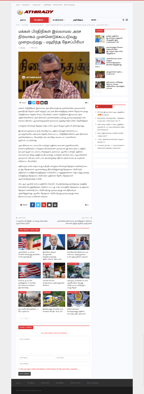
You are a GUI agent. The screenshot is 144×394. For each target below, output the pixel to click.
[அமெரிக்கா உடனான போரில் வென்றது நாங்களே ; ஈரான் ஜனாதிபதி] (29, 242)
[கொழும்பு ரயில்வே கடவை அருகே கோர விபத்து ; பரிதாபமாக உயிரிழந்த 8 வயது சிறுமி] (78, 270)
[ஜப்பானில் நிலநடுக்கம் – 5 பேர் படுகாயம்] (29, 299)
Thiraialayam (105, 106)
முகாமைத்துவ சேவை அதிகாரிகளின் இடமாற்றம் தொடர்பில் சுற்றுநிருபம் (114, 50)
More (93, 19)
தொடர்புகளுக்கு (69, 5)
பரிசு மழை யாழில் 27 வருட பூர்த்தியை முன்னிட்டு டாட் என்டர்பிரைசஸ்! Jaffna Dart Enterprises (110, 127)
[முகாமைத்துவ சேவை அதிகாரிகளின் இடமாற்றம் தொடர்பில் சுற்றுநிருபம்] (100, 50)
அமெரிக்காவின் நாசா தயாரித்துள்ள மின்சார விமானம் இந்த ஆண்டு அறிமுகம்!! (74, 222)
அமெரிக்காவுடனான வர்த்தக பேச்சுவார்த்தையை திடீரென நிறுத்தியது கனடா (108, 62)
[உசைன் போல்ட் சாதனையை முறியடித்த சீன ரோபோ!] (54, 270)
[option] (110, 62)
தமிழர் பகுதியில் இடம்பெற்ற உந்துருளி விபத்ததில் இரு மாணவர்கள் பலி (114, 39)
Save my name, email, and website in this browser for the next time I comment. (49, 369)
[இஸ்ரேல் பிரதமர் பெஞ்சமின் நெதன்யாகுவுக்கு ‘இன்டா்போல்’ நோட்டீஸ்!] (54, 242)
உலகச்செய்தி (22, 235)
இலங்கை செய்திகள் (24, 264)
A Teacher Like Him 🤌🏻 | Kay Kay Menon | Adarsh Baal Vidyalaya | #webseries (110, 146)
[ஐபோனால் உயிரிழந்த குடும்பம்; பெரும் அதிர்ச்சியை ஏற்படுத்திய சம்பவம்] (100, 84)
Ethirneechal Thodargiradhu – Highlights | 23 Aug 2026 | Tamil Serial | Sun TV (111, 119)
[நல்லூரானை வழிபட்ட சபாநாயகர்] (100, 74)
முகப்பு (18, 5)
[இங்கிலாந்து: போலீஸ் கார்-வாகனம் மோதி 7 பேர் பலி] (54, 299)
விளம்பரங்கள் (57, 5)
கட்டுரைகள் (36, 5)
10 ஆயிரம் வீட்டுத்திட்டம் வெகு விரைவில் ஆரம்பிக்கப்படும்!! (32, 222)
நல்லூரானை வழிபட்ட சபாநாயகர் (114, 73)
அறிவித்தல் (47, 5)
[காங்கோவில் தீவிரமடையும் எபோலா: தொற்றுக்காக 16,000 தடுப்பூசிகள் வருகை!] (78, 242)
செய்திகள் (25, 5)
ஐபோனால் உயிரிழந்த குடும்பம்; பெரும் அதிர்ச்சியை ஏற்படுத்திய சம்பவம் (115, 85)
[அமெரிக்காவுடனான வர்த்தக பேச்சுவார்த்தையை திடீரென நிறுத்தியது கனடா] (100, 61)
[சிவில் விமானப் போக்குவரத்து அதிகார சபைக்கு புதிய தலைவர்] (78, 299)
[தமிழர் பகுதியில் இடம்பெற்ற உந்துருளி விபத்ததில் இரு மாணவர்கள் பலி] (100, 38)
